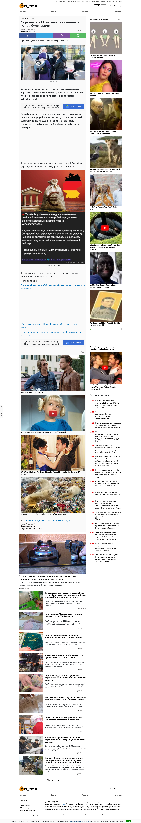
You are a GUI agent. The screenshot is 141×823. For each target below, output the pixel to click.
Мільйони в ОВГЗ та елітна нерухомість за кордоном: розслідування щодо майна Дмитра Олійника (105, 547)
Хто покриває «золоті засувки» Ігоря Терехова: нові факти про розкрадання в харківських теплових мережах (106, 558)
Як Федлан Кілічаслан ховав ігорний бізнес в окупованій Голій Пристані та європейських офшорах (107, 484)
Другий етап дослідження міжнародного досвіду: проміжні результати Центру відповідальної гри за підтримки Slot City (108, 449)
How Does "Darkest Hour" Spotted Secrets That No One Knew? (103, 132)
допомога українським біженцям (53, 520)
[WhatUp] (78, 35)
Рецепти (85, 12)
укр (97, 6)
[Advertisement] (53, 144)
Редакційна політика (73, 1)
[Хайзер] (28, 5)
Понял (128, 821)
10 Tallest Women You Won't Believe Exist (104, 208)
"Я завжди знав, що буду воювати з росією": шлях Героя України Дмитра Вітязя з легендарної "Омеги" (108, 516)
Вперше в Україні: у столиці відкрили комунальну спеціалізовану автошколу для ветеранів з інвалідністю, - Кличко (108, 504)
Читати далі (53, 780)
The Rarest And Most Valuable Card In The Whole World (105, 324)
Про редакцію (60, 1)
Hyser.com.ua (61, 803)
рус (103, 6)
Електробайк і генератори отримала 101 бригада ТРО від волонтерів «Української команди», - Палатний (108, 404)
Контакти (118, 1)
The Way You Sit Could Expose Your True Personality (104, 56)
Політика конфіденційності (91, 1)
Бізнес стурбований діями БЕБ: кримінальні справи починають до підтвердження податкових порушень (108, 473)
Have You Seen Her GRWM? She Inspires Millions (105, 94)
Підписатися (75, 107)
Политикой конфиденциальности (80, 821)
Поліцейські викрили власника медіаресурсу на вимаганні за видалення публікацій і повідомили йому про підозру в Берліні (107, 436)
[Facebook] (27, 35)
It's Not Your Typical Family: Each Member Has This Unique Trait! (103, 286)
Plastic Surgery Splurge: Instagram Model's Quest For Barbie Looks (103, 348)
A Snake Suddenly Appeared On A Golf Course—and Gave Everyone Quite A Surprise (105, 247)
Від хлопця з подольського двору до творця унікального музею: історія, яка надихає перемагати (108, 425)
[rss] (111, 6)
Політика (118, 12)
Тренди (54, 12)
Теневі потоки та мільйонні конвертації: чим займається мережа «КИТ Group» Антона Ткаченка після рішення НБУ (106, 536)
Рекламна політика (107, 1)
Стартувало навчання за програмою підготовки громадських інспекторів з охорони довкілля (105, 415)
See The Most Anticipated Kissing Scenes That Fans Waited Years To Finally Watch (103, 387)
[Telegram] (44, 35)
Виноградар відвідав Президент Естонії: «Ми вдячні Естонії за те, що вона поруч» (107, 494)
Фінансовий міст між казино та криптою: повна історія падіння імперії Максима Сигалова (107, 526)
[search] (120, 6)
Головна (22, 12)
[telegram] (114, 6)
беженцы (31, 520)
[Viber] (61, 35)
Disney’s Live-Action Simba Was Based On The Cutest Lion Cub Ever (105, 170)
